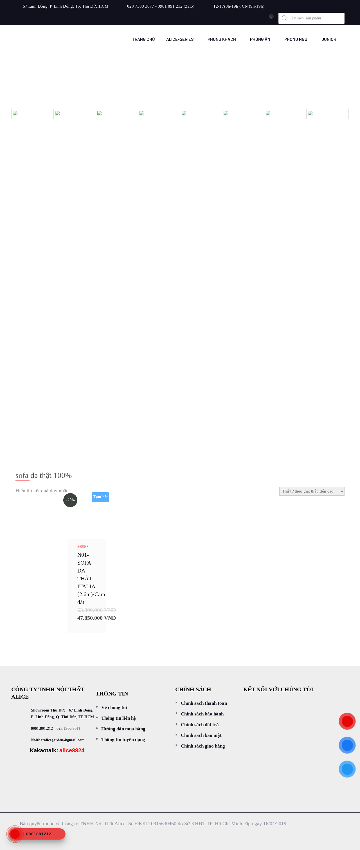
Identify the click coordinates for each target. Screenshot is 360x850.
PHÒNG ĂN (260, 39)
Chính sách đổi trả (200, 724)
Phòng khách (222, 39)
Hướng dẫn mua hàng (123, 729)
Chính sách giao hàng (203, 746)
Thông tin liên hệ (118, 718)
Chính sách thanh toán (204, 703)
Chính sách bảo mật (201, 735)
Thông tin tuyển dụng (123, 739)
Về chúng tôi (114, 707)
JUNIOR (328, 39)
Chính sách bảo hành (202, 714)
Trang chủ (143, 39)
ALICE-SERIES (180, 39)
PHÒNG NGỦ (295, 39)
